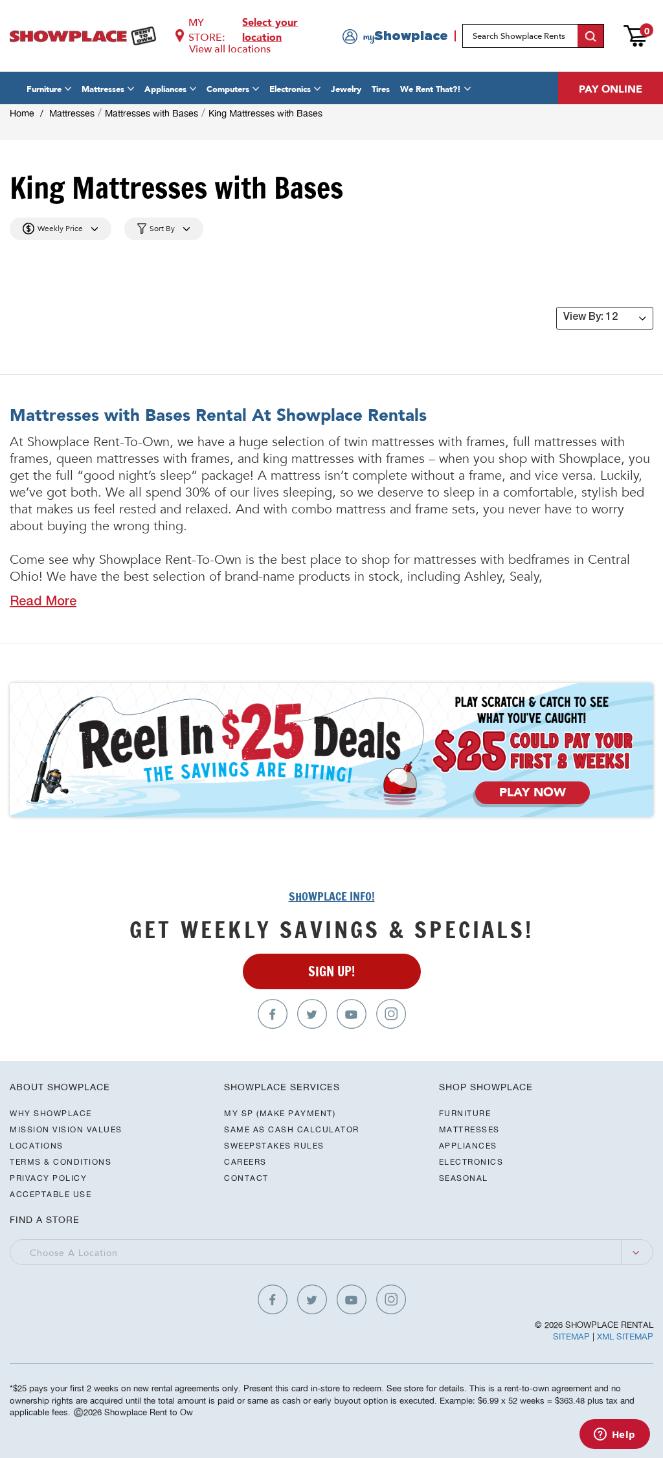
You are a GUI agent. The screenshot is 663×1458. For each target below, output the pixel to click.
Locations (36, 1145)
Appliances (165, 89)
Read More (43, 602)
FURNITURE (465, 1113)
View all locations (230, 49)
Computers (228, 89)
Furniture (44, 89)
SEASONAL (463, 1178)
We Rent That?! (430, 89)
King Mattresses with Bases (265, 113)
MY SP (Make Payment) (279, 1113)
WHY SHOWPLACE (51, 1113)
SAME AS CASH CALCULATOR (291, 1129)
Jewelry (346, 89)
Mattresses (103, 89)
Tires (381, 89)
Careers (245, 1162)
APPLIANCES (468, 1145)
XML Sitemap (625, 1336)
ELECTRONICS (471, 1162)
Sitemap (571, 1336)
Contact (246, 1178)
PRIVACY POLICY (48, 1178)
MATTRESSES (469, 1129)
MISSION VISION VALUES (66, 1129)
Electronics (290, 89)
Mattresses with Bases (151, 113)
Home (22, 113)
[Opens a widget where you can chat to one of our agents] (614, 1435)
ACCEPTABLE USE (50, 1194)
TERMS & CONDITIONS (60, 1162)
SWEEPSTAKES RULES (274, 1145)
